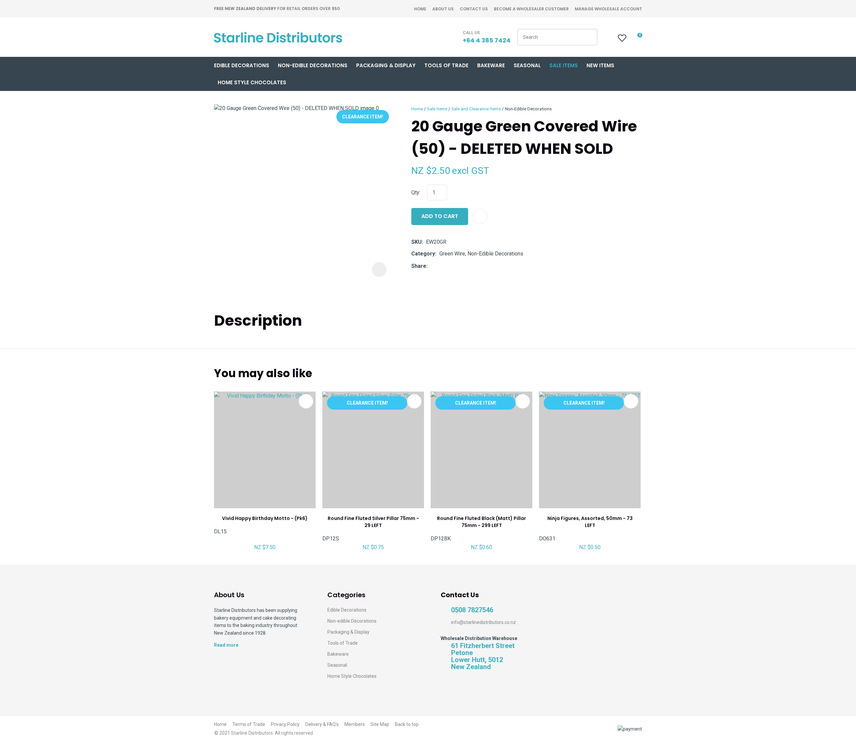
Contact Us (474, 9)
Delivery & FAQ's (322, 724)
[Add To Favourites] (480, 216)
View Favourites (621, 38)
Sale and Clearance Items (476, 108)
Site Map (379, 724)
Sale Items (563, 65)
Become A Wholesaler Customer (531, 9)
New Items (600, 65)
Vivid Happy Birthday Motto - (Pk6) (265, 518)
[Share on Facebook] (432, 266)
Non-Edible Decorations (312, 65)
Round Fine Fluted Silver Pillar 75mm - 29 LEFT (373, 522)
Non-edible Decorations (352, 621)
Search (589, 37)
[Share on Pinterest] (461, 266)
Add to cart (439, 216)
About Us (443, 9)
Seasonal (527, 65)
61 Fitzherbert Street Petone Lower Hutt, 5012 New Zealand (483, 656)
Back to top (407, 724)
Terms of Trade (248, 724)
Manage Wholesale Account (608, 9)
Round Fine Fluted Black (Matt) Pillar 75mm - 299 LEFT (481, 522)
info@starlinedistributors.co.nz (483, 622)
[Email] (451, 266)
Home (420, 9)
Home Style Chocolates (252, 82)
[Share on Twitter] (441, 266)
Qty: (415, 192)
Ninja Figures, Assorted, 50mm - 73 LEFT (590, 522)
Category (423, 253)
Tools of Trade (446, 65)
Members (354, 724)
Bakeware (491, 65)
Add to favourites (306, 401)
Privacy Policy (285, 724)
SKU (416, 242)
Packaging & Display (386, 65)
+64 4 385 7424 (487, 40)
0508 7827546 (472, 610)
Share (418, 266)
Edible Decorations (241, 65)
